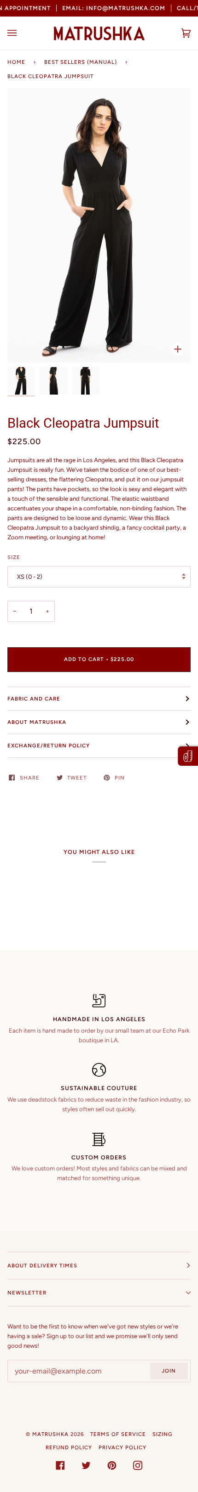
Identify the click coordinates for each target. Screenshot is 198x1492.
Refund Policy (69, 1447)
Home (16, 62)
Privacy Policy (122, 1447)
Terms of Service (118, 1434)
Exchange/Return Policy (48, 745)
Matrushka (50, 1434)
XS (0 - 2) (29, 576)
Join (169, 1371)
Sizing (162, 1434)
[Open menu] (21, 33)
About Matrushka (36, 722)
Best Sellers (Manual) (80, 62)
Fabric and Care (33, 698)
